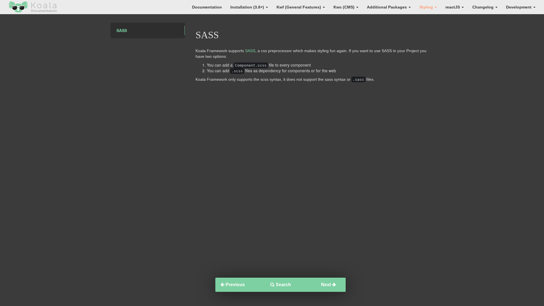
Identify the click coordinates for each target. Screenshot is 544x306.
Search (283, 284)
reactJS (453, 7)
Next (326, 284)
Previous (234, 284)
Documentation (207, 7)
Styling (426, 7)
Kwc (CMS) (344, 7)
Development (519, 7)
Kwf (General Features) (299, 7)
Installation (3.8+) (247, 7)
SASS (121, 30)
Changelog (483, 7)
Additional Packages (387, 7)
